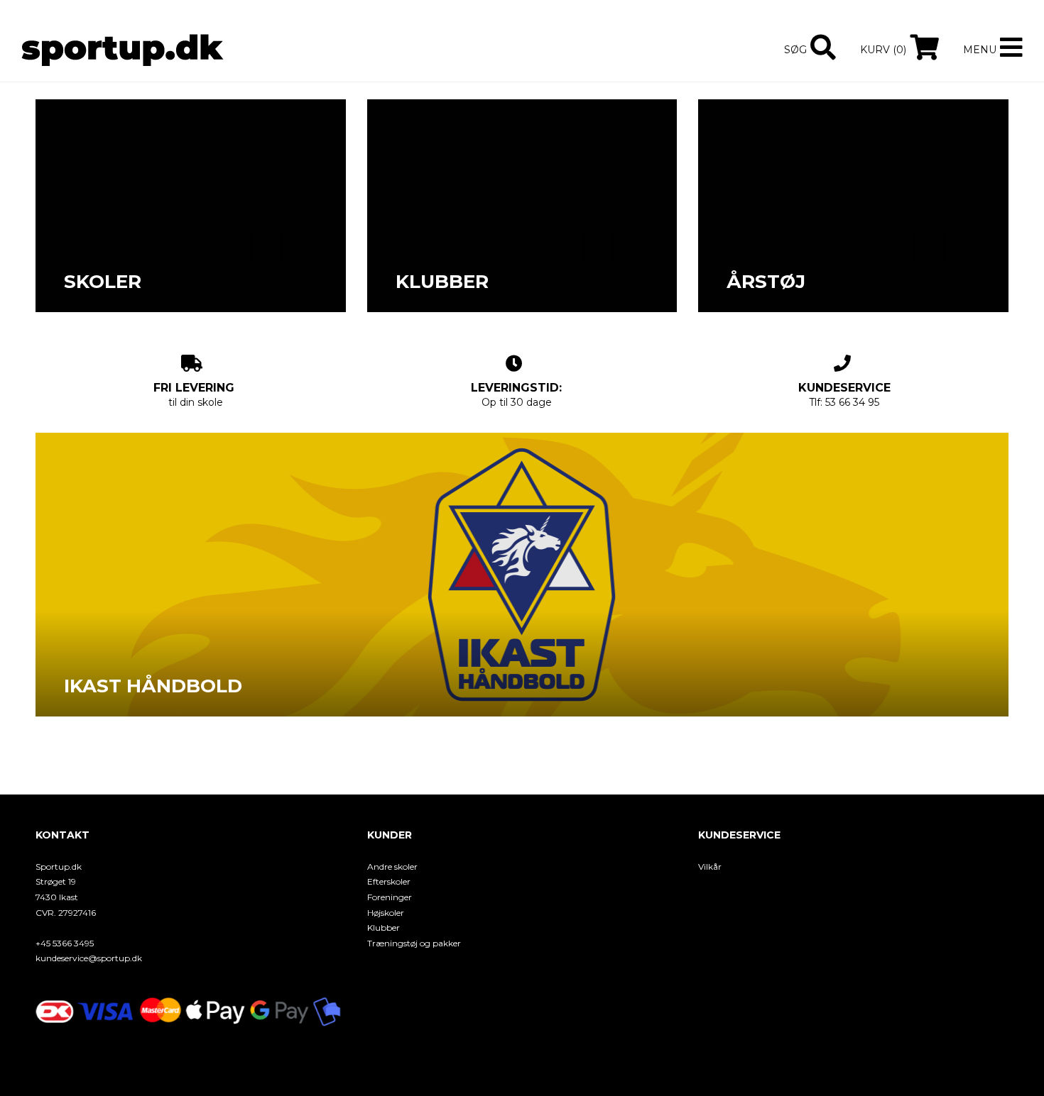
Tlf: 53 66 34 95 (844, 395)
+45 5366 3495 (65, 943)
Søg (795, 49)
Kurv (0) (883, 49)
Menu (979, 49)
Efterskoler (388, 881)
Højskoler (385, 912)
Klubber (383, 927)
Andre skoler (392, 866)
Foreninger (389, 897)
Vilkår (710, 866)
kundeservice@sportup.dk (89, 958)
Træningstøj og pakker (414, 943)
